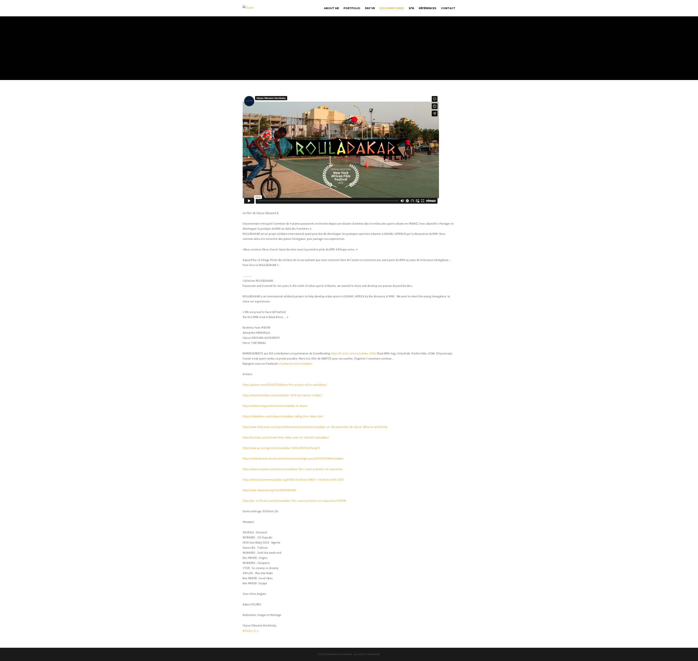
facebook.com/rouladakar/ (296, 363)
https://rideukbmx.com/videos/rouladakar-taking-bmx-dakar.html (283, 416)
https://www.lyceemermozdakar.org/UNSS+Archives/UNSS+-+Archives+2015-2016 (293, 479)
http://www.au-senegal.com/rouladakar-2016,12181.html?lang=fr (281, 448)
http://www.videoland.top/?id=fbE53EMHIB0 (269, 490)
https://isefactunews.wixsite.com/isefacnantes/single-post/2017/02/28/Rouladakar (293, 458)
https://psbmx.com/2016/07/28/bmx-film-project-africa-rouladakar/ (285, 384)
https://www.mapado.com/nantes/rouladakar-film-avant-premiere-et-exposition (293, 469)
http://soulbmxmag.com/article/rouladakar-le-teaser (275, 406)
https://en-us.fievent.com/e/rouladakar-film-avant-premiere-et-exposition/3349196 (294, 500)
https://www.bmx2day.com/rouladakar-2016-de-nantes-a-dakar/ (282, 395)
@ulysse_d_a (251, 630)
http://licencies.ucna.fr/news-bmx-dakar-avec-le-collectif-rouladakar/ (286, 437)
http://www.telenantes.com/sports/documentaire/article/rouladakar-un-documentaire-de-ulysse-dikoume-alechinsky (315, 427)
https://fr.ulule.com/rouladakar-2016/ (353, 353)
